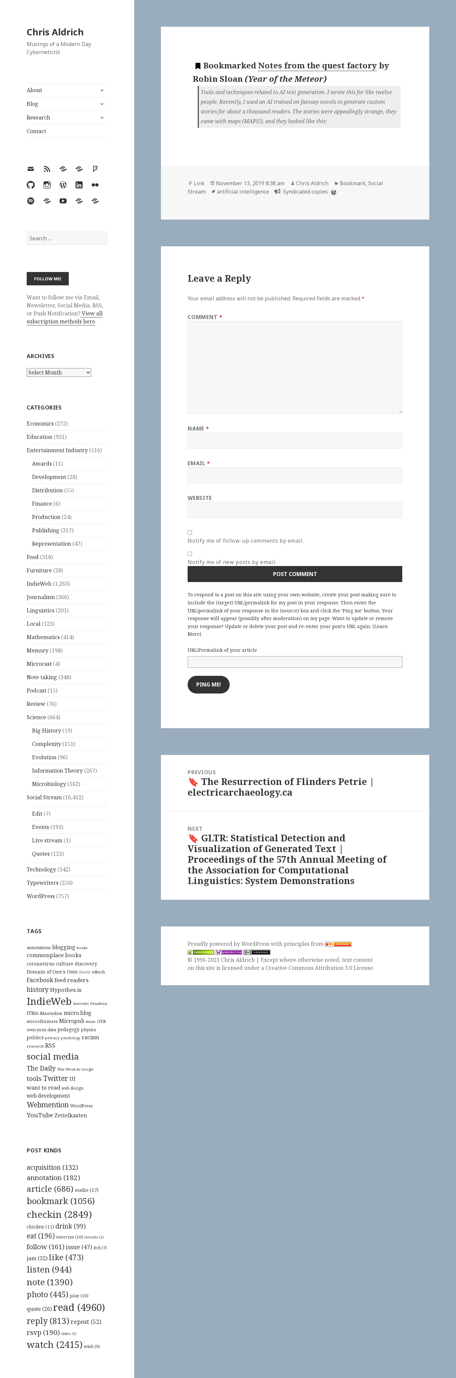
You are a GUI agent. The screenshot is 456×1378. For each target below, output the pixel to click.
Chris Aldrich (55, 32)
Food (33, 557)
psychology (70, 1038)
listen (49, 1269)
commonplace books (54, 955)
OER (101, 1021)
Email (199, 463)
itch (100, 1248)
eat (41, 1236)
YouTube (40, 1115)
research (35, 1046)
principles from (304, 943)
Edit (37, 813)
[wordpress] (332, 191)
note (50, 1282)
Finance (42, 503)
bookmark (61, 1200)
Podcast (36, 690)
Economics (40, 423)
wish (92, 1346)
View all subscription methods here (64, 317)
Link (199, 183)
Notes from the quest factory (317, 65)
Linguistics (40, 610)
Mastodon (51, 1013)
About (34, 90)
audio (86, 1189)
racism (90, 1037)
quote (39, 1309)
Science (36, 717)
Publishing (45, 530)
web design (72, 1088)
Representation (51, 543)
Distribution (47, 490)
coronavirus (40, 963)
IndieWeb (39, 583)
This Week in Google (75, 1069)
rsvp (43, 1332)
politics (35, 1037)
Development (49, 477)
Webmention (48, 1104)
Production (46, 517)
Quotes (41, 853)
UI (72, 1079)
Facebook (40, 980)
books (82, 947)
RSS (50, 1045)
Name (198, 428)
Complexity (46, 744)
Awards (42, 463)
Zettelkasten (70, 1115)
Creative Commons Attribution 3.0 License (319, 968)
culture (64, 963)
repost (86, 1322)
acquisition (52, 1167)
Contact (36, 131)
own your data (41, 1030)
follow (45, 1246)
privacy (52, 1037)
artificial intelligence (243, 191)
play (79, 1296)
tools (34, 1078)
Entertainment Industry (57, 450)
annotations (39, 947)
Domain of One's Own (52, 972)
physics (88, 1030)
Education (39, 437)
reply (48, 1320)
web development (48, 1095)
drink (70, 1226)
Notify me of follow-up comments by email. (246, 540)
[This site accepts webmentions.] (229, 952)
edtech (98, 972)
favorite (94, 1237)
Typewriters (42, 882)
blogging (63, 947)
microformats (42, 1021)
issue (79, 1247)
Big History (46, 730)
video (68, 1333)
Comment (205, 317)
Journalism (41, 597)
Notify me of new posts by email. (232, 562)
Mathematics (43, 637)
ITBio (33, 1013)
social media (53, 1056)
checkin (59, 1214)
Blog (32, 103)
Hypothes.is (65, 990)
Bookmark (353, 183)
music (91, 1021)
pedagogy (68, 1029)
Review (36, 704)
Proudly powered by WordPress (229, 943)
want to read (43, 1087)
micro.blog (77, 1013)
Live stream (47, 840)
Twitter (55, 1078)
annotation (53, 1177)
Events (40, 827)
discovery (86, 963)
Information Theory (57, 770)
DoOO (84, 972)
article (50, 1188)
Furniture (39, 570)
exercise (69, 1237)
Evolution (44, 757)
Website (200, 498)
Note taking (42, 677)
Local (33, 623)
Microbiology (49, 784)
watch (54, 1344)
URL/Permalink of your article (222, 650)
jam (37, 1258)
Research (38, 117)
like (66, 1257)
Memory (37, 650)
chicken (40, 1227)
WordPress (41, 896)
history (38, 989)
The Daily (41, 1068)
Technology (41, 869)
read (79, 1307)
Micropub (71, 1021)
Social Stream (44, 797)
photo (47, 1294)
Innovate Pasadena (90, 1003)
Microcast (39, 663)
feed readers (71, 980)
